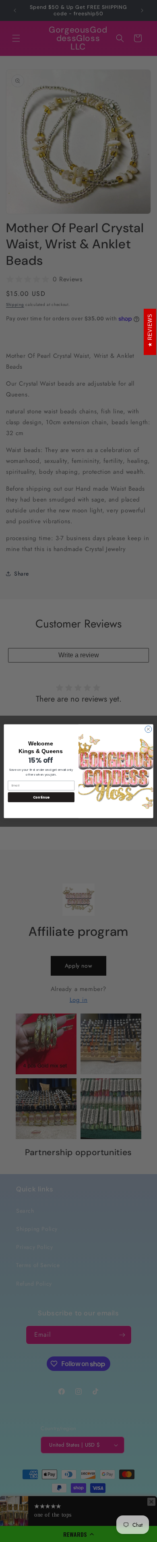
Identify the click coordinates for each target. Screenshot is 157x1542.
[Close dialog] (148, 729)
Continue (41, 797)
